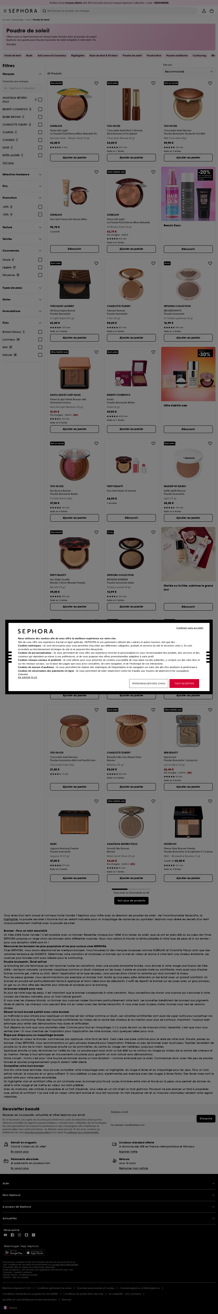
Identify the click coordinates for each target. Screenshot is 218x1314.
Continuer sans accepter (189, 627)
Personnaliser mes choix (148, 683)
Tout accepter (184, 683)
